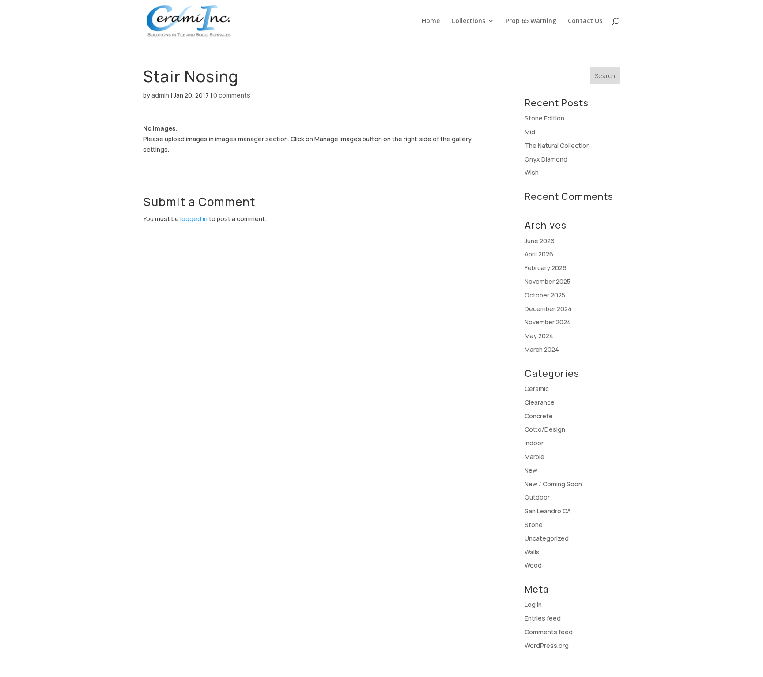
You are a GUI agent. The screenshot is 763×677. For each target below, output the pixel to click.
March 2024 (542, 349)
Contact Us (585, 21)
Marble (534, 456)
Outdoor (537, 497)
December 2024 (548, 309)
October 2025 (545, 295)
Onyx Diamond (546, 159)
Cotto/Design (545, 429)
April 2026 (539, 254)
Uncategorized (547, 538)
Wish (532, 172)
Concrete (539, 416)
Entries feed (543, 618)
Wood (533, 565)
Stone (534, 524)
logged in (194, 218)
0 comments (231, 95)
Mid (530, 132)
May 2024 (539, 335)
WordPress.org (547, 645)
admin (160, 95)
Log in (533, 604)
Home (431, 21)
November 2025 (547, 281)
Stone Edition (544, 118)
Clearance (540, 402)
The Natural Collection (557, 145)
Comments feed (549, 632)
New (531, 470)
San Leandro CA (548, 511)
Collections (468, 21)
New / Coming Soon (553, 484)
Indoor (534, 443)
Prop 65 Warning (531, 21)
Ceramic (537, 388)
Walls (532, 552)
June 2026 (540, 241)
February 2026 (546, 267)
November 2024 (548, 322)
